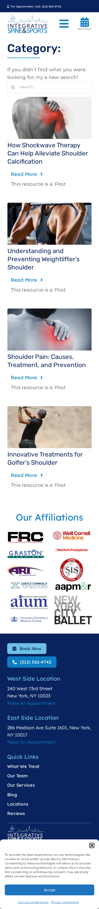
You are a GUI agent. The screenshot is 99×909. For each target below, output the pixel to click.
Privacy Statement (65, 902)
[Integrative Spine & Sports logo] (27, 16)
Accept (49, 890)
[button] (91, 845)
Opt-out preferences (33, 902)
